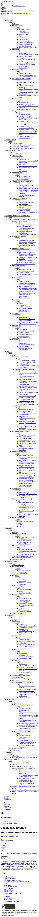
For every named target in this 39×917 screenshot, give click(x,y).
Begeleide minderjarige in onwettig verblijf (26, 647)
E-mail (3, 848)
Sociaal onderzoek (24, 629)
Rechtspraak (7, 799)
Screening (14, 764)
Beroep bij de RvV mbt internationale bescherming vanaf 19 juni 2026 (28, 123)
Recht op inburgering (25, 540)
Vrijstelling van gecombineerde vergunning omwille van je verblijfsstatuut (28, 389)
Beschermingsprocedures (26, 740)
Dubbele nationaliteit (25, 611)
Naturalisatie (22, 584)
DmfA (21, 526)
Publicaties (7, 809)
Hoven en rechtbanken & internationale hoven (26, 137)
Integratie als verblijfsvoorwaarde (28, 106)
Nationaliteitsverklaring (25, 582)
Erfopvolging (22, 343)
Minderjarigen (23, 572)
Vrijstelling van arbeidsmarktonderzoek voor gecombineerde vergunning (27, 384)
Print (2, 850)
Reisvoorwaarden (24, 178)
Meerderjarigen (23, 573)
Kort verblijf (22, 31)
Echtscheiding (23, 329)
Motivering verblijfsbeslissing (27, 109)
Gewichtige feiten (24, 610)
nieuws (13, 866)
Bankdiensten (23, 653)
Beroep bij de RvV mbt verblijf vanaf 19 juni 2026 (28, 118)
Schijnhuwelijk (23, 310)
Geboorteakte (23, 608)
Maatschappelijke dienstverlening (28, 626)
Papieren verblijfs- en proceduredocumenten (24, 145)
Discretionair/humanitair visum (27, 77)
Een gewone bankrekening (26, 657)
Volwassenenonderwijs (18, 559)
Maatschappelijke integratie (26, 603)
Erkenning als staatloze (18, 613)
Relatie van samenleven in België (28, 322)
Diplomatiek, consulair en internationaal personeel (26, 43)
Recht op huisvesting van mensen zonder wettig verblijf (28, 775)
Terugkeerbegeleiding (25, 209)
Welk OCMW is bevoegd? (26, 631)
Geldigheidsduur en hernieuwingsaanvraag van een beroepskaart (28, 448)
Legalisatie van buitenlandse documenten (23, 264)
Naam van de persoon (25, 269)
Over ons (7, 803)
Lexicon (6, 806)
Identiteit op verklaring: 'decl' (27, 262)
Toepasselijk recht (24, 272)
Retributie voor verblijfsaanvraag (28, 104)
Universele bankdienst (25, 658)
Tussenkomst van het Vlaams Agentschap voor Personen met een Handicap (28, 694)
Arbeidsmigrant (23, 34)
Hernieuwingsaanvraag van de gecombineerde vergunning (27, 396)
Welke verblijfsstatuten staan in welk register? (25, 757)
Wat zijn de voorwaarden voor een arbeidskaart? (27, 413)
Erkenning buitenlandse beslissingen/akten (25, 335)
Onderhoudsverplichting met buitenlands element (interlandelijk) (27, 294)
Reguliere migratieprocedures (27, 742)
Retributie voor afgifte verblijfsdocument (23, 148)
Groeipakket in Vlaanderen (26, 665)
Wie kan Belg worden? (25, 570)
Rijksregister (15, 756)
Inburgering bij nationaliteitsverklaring (22, 556)
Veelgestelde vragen (24, 337)
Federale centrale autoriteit (26, 260)
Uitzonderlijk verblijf (25, 73)
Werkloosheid (16, 680)
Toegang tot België (24, 159)
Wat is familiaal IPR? (25, 226)
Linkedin (3, 847)
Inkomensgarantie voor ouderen (21, 675)
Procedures (22, 579)
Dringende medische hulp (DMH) (28, 715)
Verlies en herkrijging (25, 589)
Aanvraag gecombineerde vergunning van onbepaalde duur (28, 403)
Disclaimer (7, 896)
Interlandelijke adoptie (25, 286)
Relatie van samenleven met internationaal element (27, 319)
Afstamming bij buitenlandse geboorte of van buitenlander (27, 284)
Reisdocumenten (23, 179)
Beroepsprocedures (24, 114)
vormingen (9, 869)
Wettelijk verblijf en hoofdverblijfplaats (24, 600)
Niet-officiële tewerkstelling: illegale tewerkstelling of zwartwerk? (27, 507)
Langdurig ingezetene (25, 46)
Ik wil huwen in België (25, 308)
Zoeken (3, 11)
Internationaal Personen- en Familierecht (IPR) (25, 219)
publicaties (30, 869)
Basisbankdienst (23, 655)
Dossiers (6, 798)
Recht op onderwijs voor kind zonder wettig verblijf (27, 779)
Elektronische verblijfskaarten (20, 146)
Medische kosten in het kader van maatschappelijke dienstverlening (28, 724)
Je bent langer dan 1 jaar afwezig (28, 190)
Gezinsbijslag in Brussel (26, 667)
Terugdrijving (23, 171)
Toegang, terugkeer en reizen (20, 154)
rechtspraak (26, 866)
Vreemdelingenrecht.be (18, 6)
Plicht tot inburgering (25, 542)
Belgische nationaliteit (18, 565)
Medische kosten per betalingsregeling (25, 709)
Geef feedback (5, 856)
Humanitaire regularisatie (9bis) (28, 75)
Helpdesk (7, 804)
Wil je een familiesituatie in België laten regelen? (26, 228)
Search (3, 9)
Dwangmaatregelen (24, 210)
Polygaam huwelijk (24, 311)
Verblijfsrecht (15, 24)
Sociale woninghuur (17, 677)
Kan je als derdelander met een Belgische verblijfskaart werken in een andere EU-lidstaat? (28, 475)
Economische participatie (26, 605)
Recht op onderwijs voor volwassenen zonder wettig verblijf (26, 783)
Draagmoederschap (24, 298)
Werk (13, 355)
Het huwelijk (22, 305)
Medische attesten (17, 748)
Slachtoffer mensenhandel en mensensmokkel (27, 65)
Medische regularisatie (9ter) (27, 63)
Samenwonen (23, 317)
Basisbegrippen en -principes (27, 225)
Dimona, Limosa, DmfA (26, 521)
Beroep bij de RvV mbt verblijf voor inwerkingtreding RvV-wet (28, 130)
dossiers (18, 866)
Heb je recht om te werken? (27, 360)
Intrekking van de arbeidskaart (27, 429)
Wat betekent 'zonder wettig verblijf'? (22, 766)
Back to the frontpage (7, 836)
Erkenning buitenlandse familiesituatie (25, 232)
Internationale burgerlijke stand (28, 252)
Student (21, 36)
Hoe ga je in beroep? (25, 116)
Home (6, 821)
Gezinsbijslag (23, 664)
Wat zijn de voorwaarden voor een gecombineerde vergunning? (28, 380)
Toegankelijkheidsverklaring (12, 901)
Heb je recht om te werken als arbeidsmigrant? (27, 363)
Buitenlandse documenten (26, 240)
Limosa (21, 524)
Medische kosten (16, 703)
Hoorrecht (22, 107)
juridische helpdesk (18, 869)
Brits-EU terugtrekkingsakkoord (28, 47)
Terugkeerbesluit (23, 204)
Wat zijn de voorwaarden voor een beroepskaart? (27, 439)
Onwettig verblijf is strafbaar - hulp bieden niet (25, 790)
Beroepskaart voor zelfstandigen (28, 435)
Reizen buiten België (25, 176)
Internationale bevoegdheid (26, 271)
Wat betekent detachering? (26, 468)
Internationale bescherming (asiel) (28, 54)
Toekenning (22, 581)
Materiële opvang (24, 639)
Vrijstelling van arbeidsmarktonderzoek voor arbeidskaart (27, 417)
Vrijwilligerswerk (24, 492)
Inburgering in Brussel (25, 549)
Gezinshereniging (24, 32)
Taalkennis (22, 606)
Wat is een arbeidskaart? (26, 411)
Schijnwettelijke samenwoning (27, 324)
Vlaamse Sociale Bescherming (20, 679)
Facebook (3, 843)
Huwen (21, 303)
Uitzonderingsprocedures (26, 743)
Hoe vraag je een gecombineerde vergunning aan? (28, 393)
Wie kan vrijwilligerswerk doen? (28, 494)
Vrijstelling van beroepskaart (27, 441)
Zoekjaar (21, 37)
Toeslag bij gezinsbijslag (26, 697)
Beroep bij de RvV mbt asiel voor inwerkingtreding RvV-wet (28, 127)
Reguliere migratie (24, 29)
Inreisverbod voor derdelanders (28, 166)
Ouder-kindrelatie (24, 281)
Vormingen (7, 807)
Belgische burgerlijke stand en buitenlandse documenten (27, 242)
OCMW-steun (23, 624)
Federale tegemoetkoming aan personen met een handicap (27, 690)
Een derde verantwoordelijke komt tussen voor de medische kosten (27, 728)
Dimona (21, 523)
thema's (8, 866)
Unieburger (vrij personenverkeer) (24, 40)
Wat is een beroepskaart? (26, 436)
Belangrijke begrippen (25, 598)
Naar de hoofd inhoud (7, 1)
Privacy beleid (8, 898)
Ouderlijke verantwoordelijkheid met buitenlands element (28, 290)
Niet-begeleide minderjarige (27, 644)
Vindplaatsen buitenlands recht (27, 234)
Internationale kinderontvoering (28, 288)
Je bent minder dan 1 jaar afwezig (28, 188)
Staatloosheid (22, 68)
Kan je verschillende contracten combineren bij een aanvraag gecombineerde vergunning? (28, 462)
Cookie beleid (8, 899)
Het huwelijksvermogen (26, 307)
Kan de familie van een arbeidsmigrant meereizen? (26, 466)
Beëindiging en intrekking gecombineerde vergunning (26, 400)
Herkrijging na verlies (25, 593)
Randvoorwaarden (24, 102)
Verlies (21, 591)
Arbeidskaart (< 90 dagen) (26, 409)
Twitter (3, 845)
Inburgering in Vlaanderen (26, 537)
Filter (32, 11)
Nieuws (6, 796)
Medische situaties (17, 750)
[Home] (4, 7)
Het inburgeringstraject (25, 539)
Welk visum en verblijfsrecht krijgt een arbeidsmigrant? (27, 479)
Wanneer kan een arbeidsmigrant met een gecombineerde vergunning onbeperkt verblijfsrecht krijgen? (28, 484)
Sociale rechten (16, 619)
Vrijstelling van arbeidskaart (27, 421)
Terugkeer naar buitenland (26, 202)
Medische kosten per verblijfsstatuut (25, 736)
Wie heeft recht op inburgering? (28, 554)
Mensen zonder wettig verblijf (20, 763)
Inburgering (15, 532)
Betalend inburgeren (24, 544)
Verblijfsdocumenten (17, 143)
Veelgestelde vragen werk (26, 455)
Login (16, 836)
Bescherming (22, 53)
